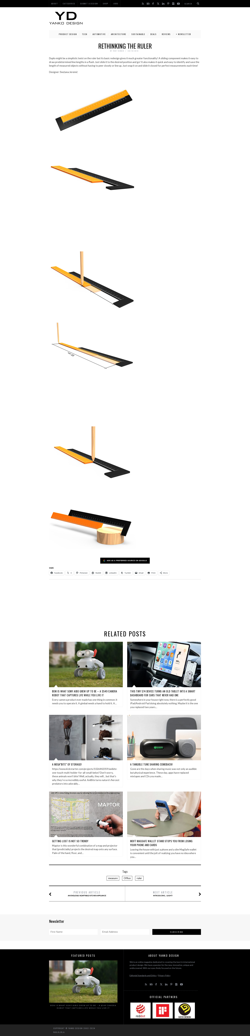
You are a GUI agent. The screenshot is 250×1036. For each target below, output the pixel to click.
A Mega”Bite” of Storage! (67, 764)
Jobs (115, 3)
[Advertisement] (148, 18)
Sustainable (138, 34)
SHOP (105, 3)
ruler (139, 878)
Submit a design (89, 3)
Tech (84, 34)
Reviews (166, 34)
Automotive (99, 34)
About (54, 3)
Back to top (58, 1032)
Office (127, 878)
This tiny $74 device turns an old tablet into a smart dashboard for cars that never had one (162, 693)
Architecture (118, 34)
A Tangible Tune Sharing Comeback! (151, 764)
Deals (153, 34)
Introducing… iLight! (163, 893)
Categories (69, 3)
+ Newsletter (183, 34)
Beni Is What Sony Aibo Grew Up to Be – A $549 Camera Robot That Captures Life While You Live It (84, 693)
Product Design (68, 34)
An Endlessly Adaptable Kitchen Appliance (87, 893)
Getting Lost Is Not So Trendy (70, 841)
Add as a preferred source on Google (127, 560)
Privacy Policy (164, 975)
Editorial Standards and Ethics (143, 975)
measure (113, 878)
